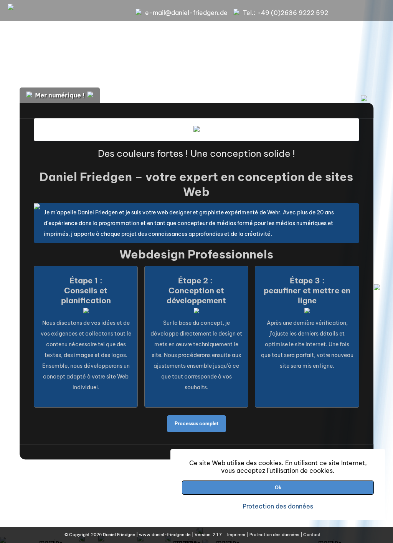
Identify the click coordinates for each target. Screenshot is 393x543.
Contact (312, 534)
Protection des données (278, 506)
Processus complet (196, 423)
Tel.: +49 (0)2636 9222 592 (285, 12)
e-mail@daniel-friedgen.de (186, 12)
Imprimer (236, 534)
